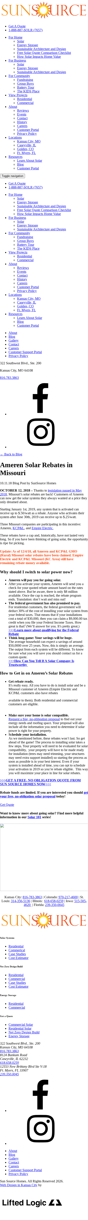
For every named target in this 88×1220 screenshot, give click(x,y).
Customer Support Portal (25, 352)
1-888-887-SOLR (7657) (26, 30)
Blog (20, 164)
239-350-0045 (54, 905)
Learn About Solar (29, 160)
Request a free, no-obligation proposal (34, 719)
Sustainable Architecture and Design (41, 49)
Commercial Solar (21, 1024)
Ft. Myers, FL (26, 153)
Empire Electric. (42, 528)
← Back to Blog (11, 454)
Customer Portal (28, 130)
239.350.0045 (9, 1074)
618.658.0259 (9, 1062)
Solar (20, 41)
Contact (22, 118)
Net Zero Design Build (24, 1032)
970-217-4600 (68, 897)
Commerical (17, 950)
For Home (15, 37)
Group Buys (25, 83)
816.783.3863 (9, 377)
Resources (15, 157)
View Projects (18, 95)
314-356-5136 (20, 901)
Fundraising (25, 80)
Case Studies (17, 954)
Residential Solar (20, 1028)
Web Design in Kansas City (18, 1185)
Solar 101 (34, 817)
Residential (24, 99)
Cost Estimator (18, 958)
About (13, 106)
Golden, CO (25, 149)
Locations (15, 137)
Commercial (25, 103)
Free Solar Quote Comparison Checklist (44, 53)
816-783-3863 (32, 897)
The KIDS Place (28, 91)
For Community (19, 76)
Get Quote (7, 804)
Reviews (23, 110)
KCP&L (18, 528)
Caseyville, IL (26, 145)
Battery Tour (25, 87)
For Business (17, 60)
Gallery (14, 340)
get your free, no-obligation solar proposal (44, 794)
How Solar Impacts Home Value (39, 56)
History (22, 122)
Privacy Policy (27, 133)
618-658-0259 (53, 901)
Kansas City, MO (29, 141)
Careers (22, 126)
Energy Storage (27, 45)
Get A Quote (17, 26)
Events (21, 114)
